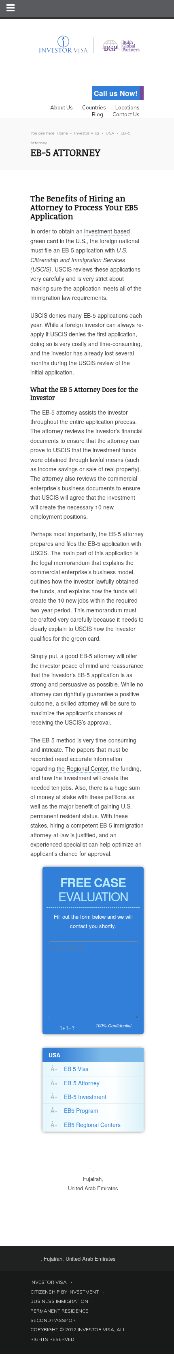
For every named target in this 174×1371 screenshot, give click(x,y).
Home (62, 133)
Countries (94, 107)
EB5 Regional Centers (92, 1125)
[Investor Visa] (87, 38)
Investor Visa (86, 133)
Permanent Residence (59, 1311)
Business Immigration (59, 1301)
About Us (61, 107)
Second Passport (54, 1320)
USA (110, 133)
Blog (97, 114)
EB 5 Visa (76, 1069)
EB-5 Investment (85, 1097)
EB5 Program (81, 1110)
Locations (127, 107)
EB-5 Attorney (82, 1083)
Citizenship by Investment (64, 1292)
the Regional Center (82, 768)
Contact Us (126, 114)
